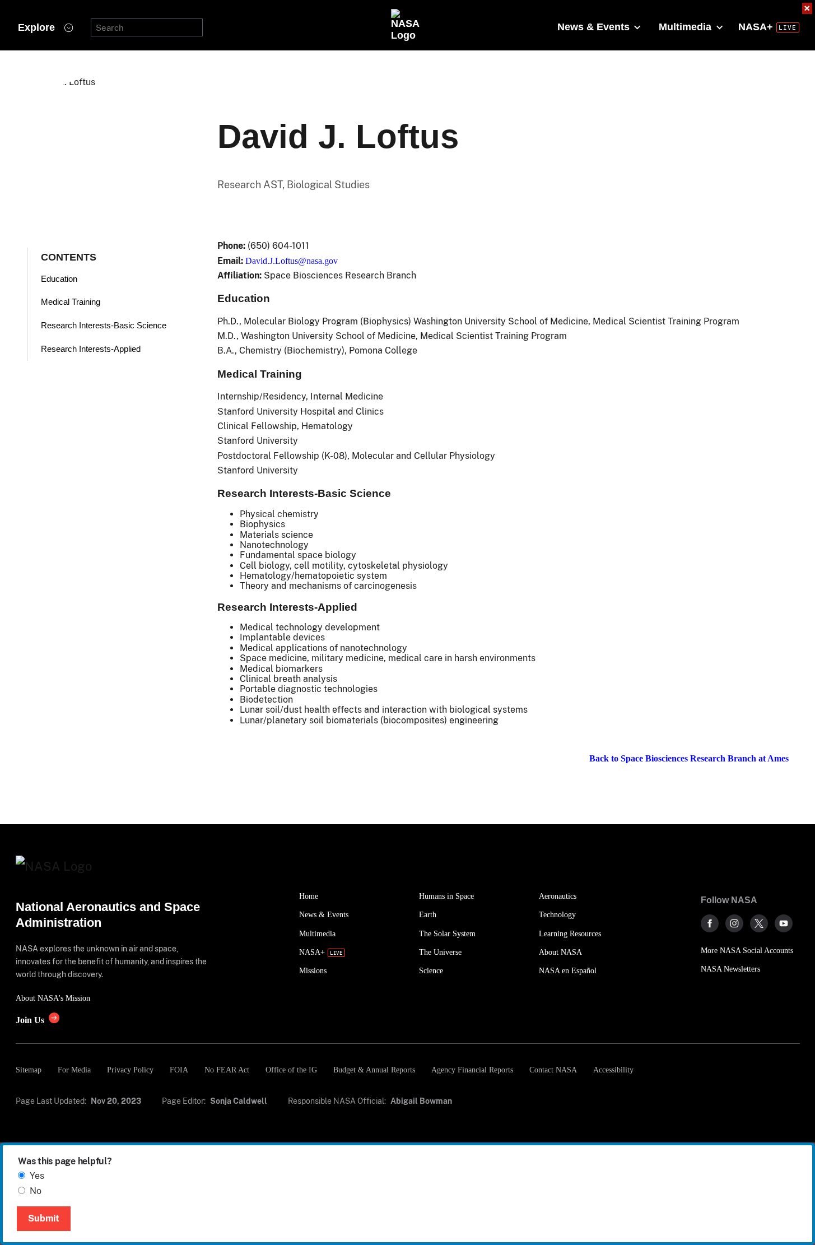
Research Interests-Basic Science (103, 325)
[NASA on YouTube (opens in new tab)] (784, 923)
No (35, 1191)
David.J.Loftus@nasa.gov (291, 261)
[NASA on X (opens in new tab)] (759, 923)
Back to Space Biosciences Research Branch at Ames (689, 758)
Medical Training (70, 301)
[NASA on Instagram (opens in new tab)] (734, 923)
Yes (37, 1175)
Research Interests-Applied (91, 349)
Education (59, 279)
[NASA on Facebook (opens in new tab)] (710, 923)
